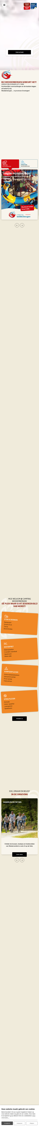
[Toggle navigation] (4, 5)
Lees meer (19, 854)
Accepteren (7, 1123)
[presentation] (17, 225)
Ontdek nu (19, 718)
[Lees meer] (19, 819)
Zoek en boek (19, 52)
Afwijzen (32, 1123)
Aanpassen (19, 1123)
